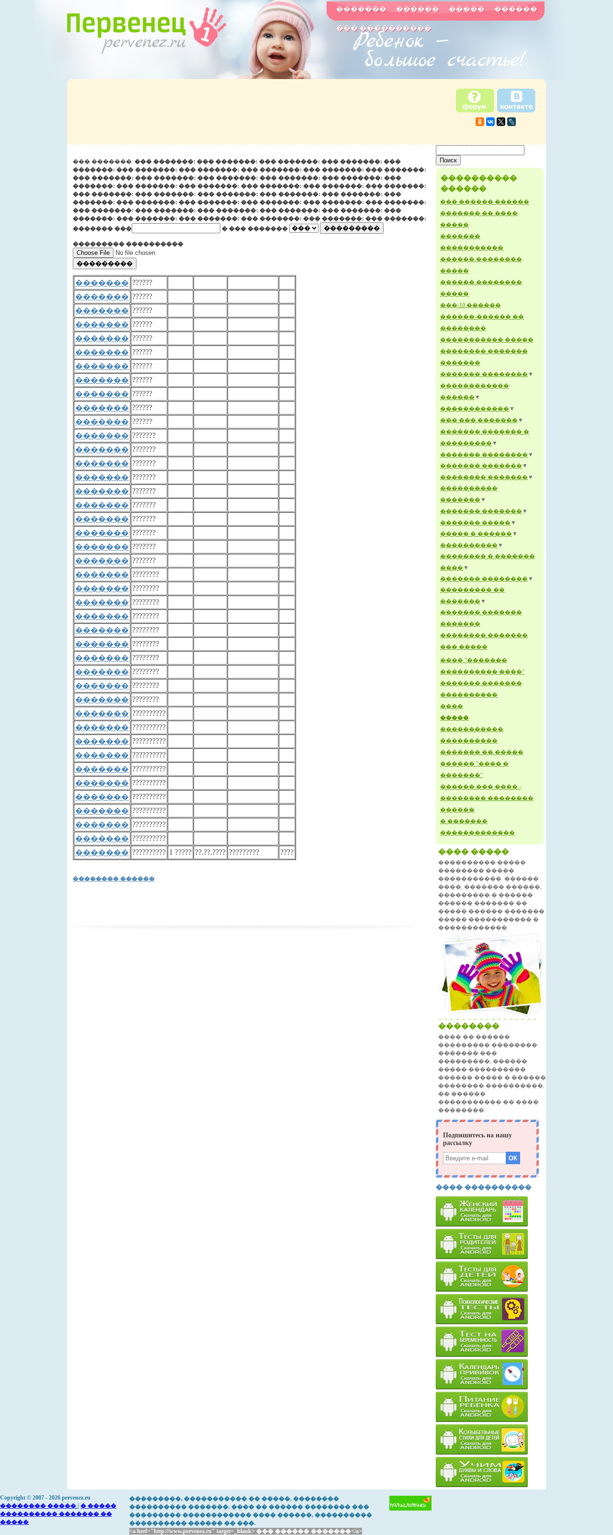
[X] (501, 121)
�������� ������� (484, 477)
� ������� (464, 821)
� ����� (98, 1505)
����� (467, 9)
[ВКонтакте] (490, 121)
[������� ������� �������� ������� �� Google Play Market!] (491, 1407)
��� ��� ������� (479, 420)
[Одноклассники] (480, 121)
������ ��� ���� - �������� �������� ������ (487, 798)
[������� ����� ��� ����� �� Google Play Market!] (491, 1276)
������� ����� (475, 522)
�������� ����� (39, 1505)
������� (361, 9)
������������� (477, 832)
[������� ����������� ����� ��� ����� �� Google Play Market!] (491, 1439)
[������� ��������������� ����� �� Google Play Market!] (491, 1309)
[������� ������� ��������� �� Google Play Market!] (491, 1211)
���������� (469, 545)
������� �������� (484, 374)
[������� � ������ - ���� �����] (491, 1016)
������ (417, 9)
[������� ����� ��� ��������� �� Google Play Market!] (491, 1244)
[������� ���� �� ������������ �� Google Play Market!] (491, 1342)
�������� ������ (114, 878)
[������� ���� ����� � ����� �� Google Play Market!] (491, 1472)
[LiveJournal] (511, 121)
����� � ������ (476, 533)
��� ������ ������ (484, 201)
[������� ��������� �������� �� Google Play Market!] (491, 1374)
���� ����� (473, 852)
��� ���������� (383, 28)
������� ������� (481, 465)
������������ (474, 408)
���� (451, 706)
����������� (471, 729)
